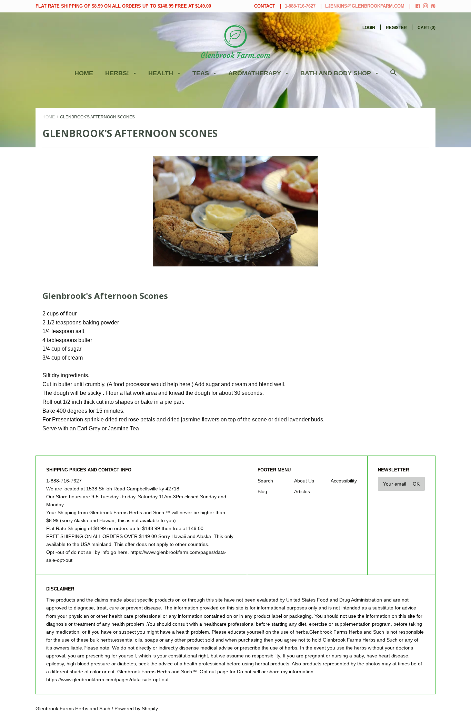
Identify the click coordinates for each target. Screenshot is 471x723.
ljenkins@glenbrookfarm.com (364, 6)
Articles (302, 491)
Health (161, 73)
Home (83, 73)
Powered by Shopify (136, 708)
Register (396, 27)
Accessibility (344, 480)
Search (265, 480)
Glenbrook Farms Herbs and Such (73, 708)
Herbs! (118, 73)
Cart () (426, 27)
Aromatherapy (255, 73)
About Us (304, 480)
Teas (201, 73)
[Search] (393, 76)
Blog (262, 491)
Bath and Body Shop (336, 73)
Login (368, 27)
